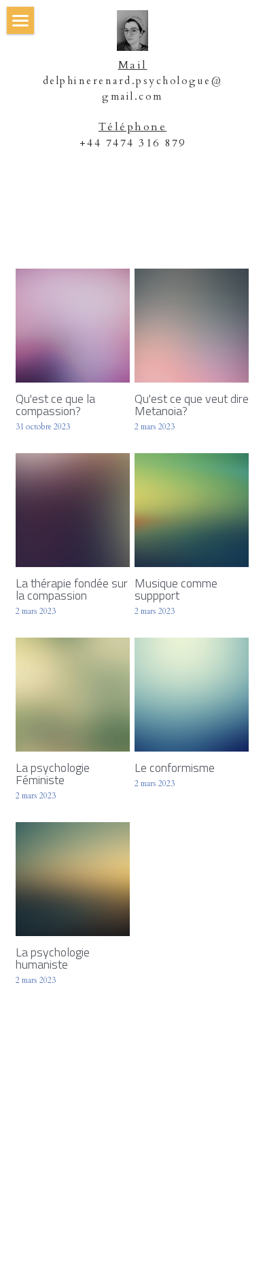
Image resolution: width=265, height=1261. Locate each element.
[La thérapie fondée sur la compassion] (73, 510)
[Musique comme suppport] (192, 510)
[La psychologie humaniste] (73, 879)
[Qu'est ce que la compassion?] (73, 326)
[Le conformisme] (192, 695)
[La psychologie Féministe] (73, 695)
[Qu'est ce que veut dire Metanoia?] (192, 326)
